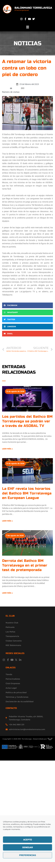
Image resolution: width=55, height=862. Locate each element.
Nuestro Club (12, 622)
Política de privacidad (16, 692)
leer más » (7, 449)
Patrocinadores (13, 679)
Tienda (9, 674)
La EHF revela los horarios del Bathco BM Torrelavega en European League (26, 493)
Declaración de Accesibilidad (19, 701)
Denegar (27, 847)
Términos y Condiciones (17, 697)
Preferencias (27, 855)
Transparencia (12, 636)
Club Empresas (13, 683)
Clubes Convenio (14, 641)
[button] (27, 27)
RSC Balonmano (13, 645)
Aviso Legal (11, 688)
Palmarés (10, 627)
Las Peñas (10, 632)
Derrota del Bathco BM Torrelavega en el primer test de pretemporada (24, 565)
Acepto (27, 839)
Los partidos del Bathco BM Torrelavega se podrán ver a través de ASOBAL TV (27, 421)
